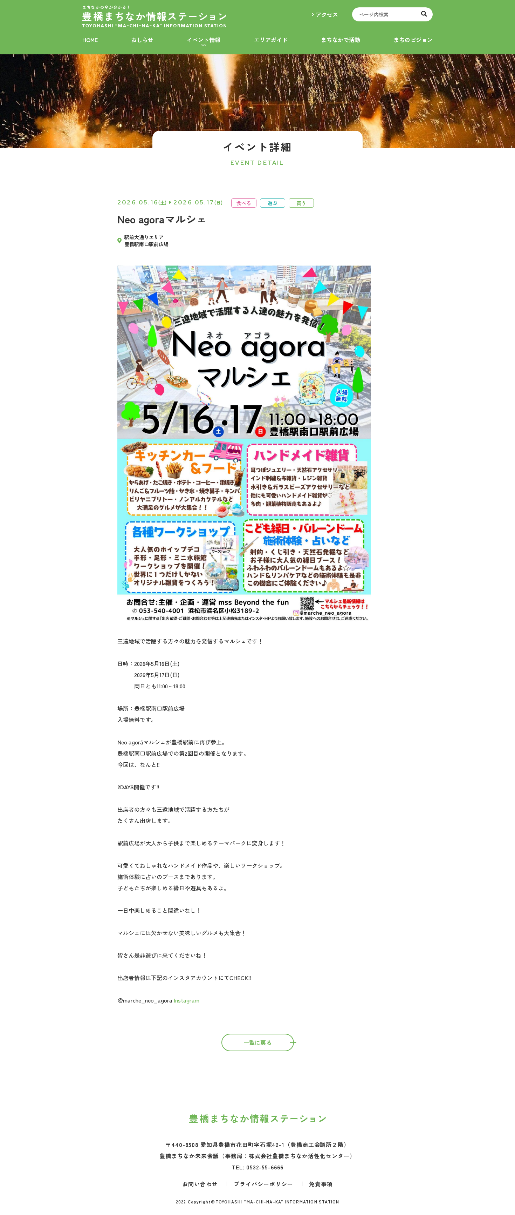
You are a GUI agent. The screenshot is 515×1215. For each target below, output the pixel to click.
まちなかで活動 (340, 39)
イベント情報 (203, 39)
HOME (90, 39)
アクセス (327, 14)
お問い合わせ (200, 1184)
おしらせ (142, 39)
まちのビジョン (413, 39)
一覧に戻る (257, 1042)
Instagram (186, 1000)
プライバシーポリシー (263, 1184)
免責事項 (321, 1184)
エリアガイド (271, 39)
